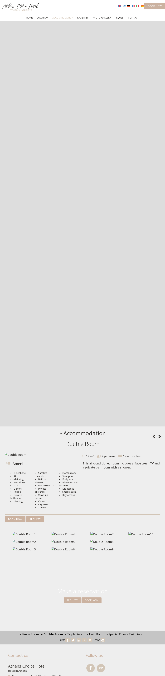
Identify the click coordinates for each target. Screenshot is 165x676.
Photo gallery (101, 17)
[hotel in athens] (21, 7)
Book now (155, 6)
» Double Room (52, 634)
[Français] (133, 6)
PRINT (97, 640)
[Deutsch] (128, 6)
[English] (119, 6)
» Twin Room (95, 634)
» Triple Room (74, 634)
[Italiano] (137, 6)
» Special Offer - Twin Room (125, 634)
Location (43, 17)
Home (29, 17)
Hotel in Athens (17, 670)
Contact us (18, 655)
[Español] (142, 6)
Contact (133, 17)
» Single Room (29, 634)
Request (120, 17)
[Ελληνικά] (124, 6)
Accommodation (62, 17)
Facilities (83, 17)
